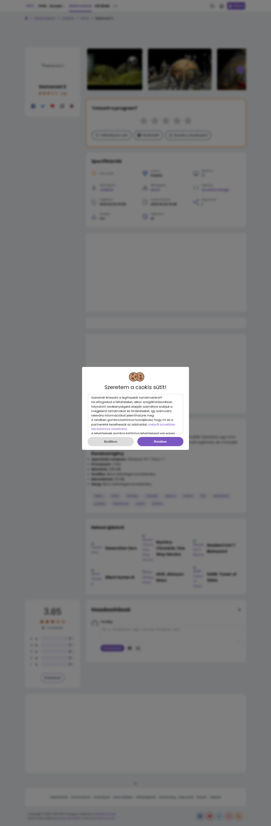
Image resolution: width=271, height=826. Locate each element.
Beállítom (110, 441)
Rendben (160, 441)
